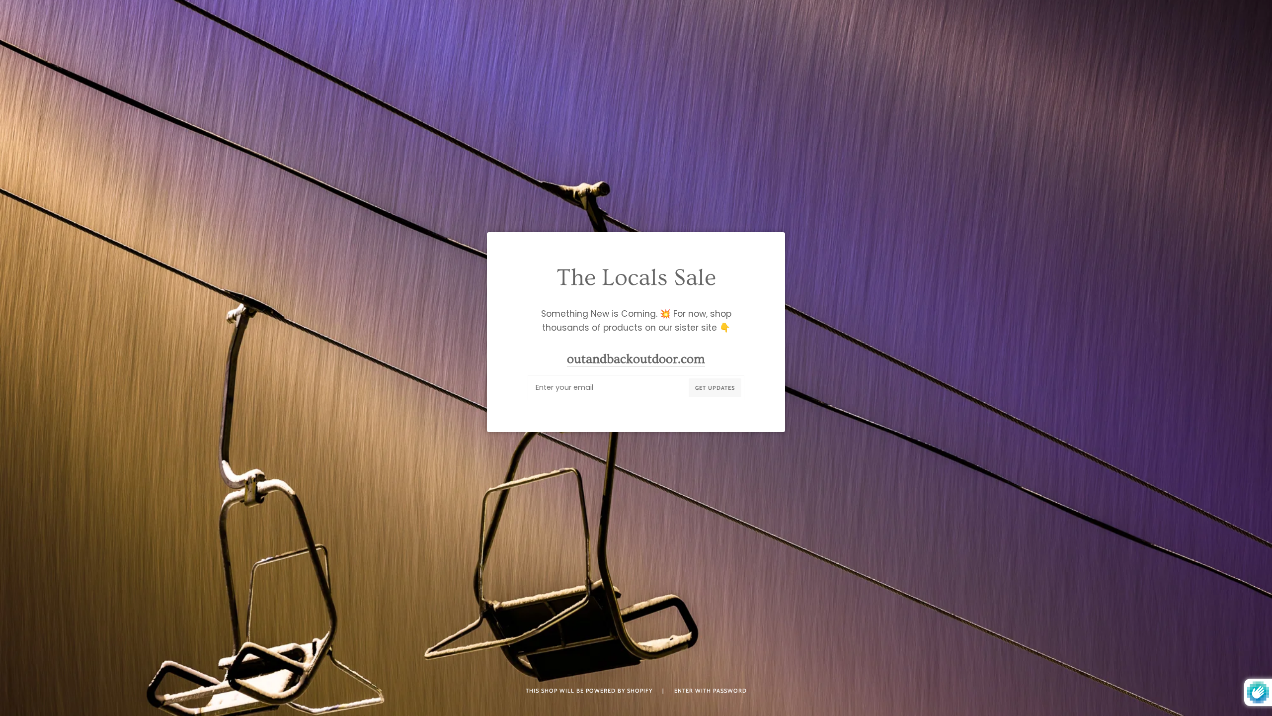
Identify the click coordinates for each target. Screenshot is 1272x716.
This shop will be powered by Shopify (590, 690)
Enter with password (710, 690)
